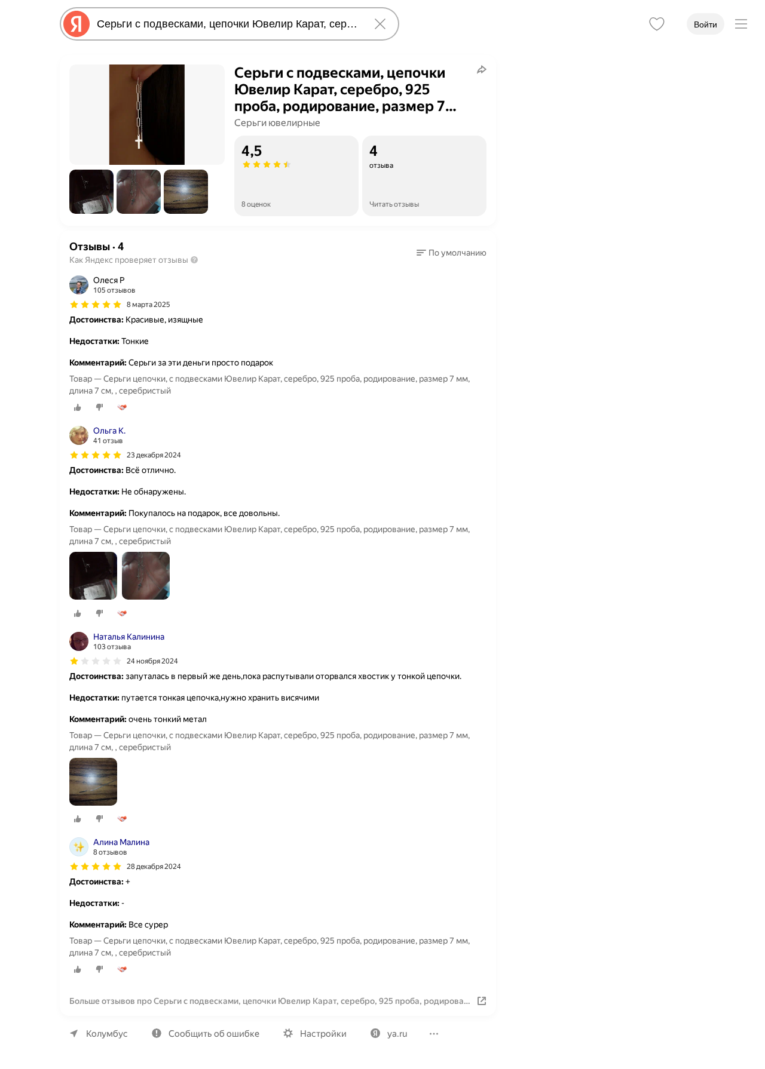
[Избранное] (657, 24)
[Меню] (741, 24)
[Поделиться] (481, 69)
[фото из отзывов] (93, 576)
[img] (95, 304)
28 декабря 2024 (154, 866)
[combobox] (227, 23)
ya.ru (397, 1033)
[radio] (77, 407)
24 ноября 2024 (152, 661)
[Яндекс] (76, 24)
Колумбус (107, 1033)
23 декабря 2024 (154, 455)
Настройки (323, 1033)
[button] (91, 192)
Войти (705, 24)
